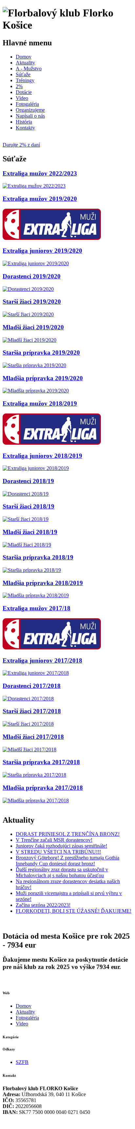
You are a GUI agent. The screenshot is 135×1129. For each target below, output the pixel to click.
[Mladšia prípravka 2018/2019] (36, 595)
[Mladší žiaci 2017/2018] (29, 749)
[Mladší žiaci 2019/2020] (29, 340)
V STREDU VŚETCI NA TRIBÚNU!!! (58, 852)
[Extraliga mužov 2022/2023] (34, 186)
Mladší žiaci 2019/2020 (33, 327)
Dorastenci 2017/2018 (32, 685)
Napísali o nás (30, 116)
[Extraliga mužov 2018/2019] (52, 443)
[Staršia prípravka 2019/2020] (34, 365)
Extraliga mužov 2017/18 (36, 608)
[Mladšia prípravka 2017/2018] (36, 800)
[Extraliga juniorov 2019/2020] (36, 263)
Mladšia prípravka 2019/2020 (43, 378)
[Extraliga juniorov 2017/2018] (36, 673)
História (24, 122)
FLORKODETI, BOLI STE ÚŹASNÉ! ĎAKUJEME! (73, 911)
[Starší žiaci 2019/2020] (28, 314)
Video (22, 98)
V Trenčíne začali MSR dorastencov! (54, 840)
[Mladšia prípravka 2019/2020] (36, 390)
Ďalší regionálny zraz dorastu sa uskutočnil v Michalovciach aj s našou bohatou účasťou (62, 872)
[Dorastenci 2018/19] (25, 494)
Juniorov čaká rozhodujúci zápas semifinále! (61, 846)
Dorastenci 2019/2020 (32, 276)
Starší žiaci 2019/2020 (32, 301)
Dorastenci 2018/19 (28, 481)
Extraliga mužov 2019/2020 (40, 198)
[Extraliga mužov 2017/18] (52, 647)
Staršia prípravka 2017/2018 (41, 762)
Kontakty (25, 127)
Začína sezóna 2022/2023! (43, 905)
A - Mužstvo (29, 68)
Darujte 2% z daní (21, 145)
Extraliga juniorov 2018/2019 (42, 455)
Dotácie (24, 92)
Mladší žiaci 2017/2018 (33, 736)
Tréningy (25, 80)
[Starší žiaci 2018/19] (25, 519)
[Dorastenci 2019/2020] (28, 289)
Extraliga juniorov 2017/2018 (42, 660)
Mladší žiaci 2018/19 (30, 532)
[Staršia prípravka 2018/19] (32, 570)
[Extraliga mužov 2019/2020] (52, 238)
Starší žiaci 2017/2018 (32, 711)
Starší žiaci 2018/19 (28, 506)
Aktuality (25, 62)
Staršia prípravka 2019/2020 (41, 352)
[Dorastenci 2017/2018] (28, 698)
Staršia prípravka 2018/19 (38, 557)
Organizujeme (30, 110)
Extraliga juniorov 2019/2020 (42, 250)
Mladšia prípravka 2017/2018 (43, 787)
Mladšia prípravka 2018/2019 (43, 582)
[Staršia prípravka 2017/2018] (34, 775)
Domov (23, 56)
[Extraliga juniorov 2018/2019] (36, 468)
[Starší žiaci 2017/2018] (28, 724)
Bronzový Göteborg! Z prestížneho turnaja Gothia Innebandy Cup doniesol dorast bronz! (67, 860)
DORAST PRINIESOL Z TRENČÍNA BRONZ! (68, 834)
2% (19, 86)
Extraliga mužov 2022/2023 (40, 173)
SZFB (22, 1062)
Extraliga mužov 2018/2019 (40, 403)
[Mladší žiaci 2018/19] (27, 545)
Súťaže (23, 74)
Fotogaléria (27, 104)
